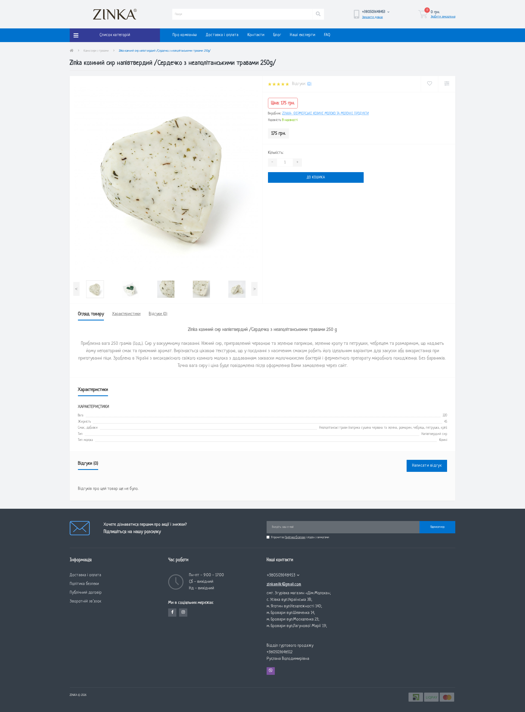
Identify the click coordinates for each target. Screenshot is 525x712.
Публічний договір (86, 592)
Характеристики (126, 314)
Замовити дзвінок (372, 17)
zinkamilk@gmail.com (284, 584)
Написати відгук (427, 465)
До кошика (285, 177)
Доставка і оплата (222, 35)
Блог (277, 35)
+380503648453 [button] (281, 575)
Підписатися (437, 527)
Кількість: (275, 153)
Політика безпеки (295, 537)
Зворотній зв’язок (85, 601)
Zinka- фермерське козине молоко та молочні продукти (325, 114)
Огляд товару (91, 314)
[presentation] (76, 289)
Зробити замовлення (443, 16)
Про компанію (185, 35)
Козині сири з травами (96, 50)
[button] (376, 12)
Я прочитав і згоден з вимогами (300, 537)
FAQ (327, 35)
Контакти (255, 35)
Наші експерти (302, 35)
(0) (309, 84)
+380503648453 (277, 566)
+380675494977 (278, 579)
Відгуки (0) (158, 314)
